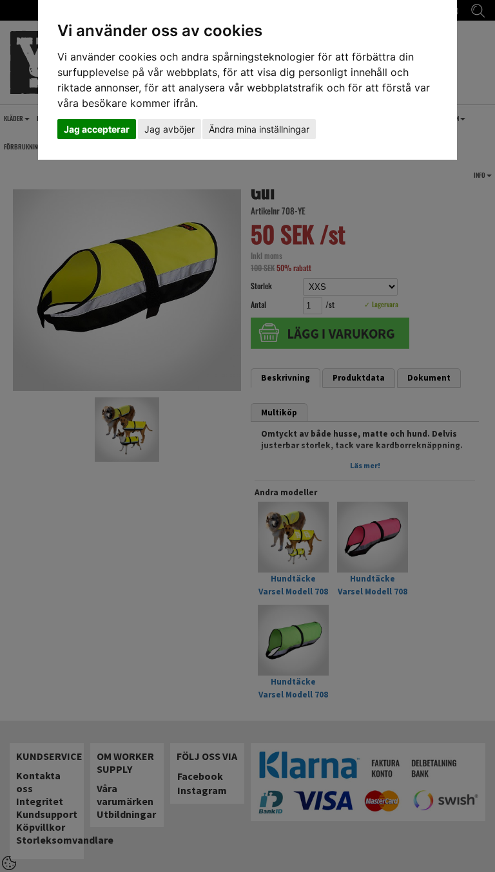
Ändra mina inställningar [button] (259, 129)
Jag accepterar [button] (97, 129)
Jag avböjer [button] (169, 129)
